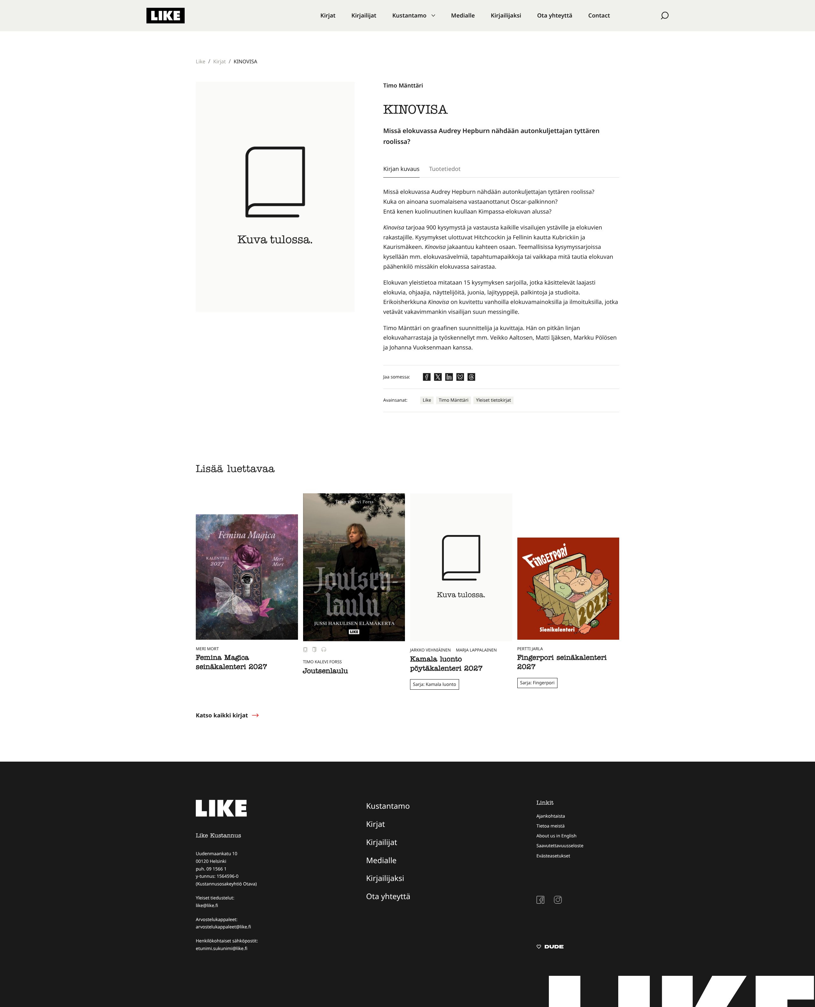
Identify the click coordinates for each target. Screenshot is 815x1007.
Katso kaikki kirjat (222, 715)
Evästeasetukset (553, 856)
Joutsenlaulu (325, 671)
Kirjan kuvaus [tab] (401, 169)
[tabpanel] (501, 269)
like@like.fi (207, 906)
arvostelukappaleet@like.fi (223, 927)
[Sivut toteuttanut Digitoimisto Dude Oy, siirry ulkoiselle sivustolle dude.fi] (549, 947)
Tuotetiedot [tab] (445, 169)
